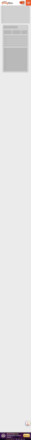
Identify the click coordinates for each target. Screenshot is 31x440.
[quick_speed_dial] (28, 423)
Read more (9, 436)
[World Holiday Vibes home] (7, 3)
